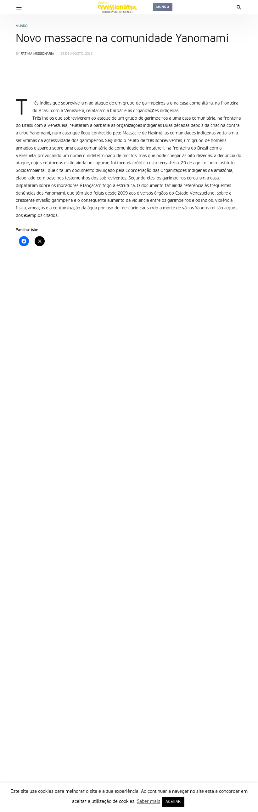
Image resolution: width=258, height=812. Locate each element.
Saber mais (148, 801)
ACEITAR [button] (173, 802)
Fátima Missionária (37, 54)
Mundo (162, 7)
